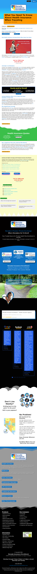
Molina (10, 467)
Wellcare (4, 474)
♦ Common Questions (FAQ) (8, 544)
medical (3, 57)
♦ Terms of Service (24, 521)
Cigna (31, 473)
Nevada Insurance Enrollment (24, 157)
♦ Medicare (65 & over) (7, 518)
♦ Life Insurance (6, 526)
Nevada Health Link (6, 465)
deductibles (4, 118)
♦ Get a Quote (5, 537)
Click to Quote (18, 137)
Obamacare (23, 144)
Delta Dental (5, 497)
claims (17, 76)
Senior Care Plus (21, 473)
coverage (20, 28)
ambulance (14, 73)
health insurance (25, 57)
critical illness (25, 113)
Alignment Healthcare (7, 473)
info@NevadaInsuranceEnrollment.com (18, 565)
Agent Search (7, 261)
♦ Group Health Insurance (8, 521)
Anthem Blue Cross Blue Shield (19, 465)
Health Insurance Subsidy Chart (10, 188)
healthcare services (15, 55)
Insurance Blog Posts (8, 193)
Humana (15, 473)
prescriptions (4, 101)
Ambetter (30, 466)
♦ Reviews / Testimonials (8, 541)
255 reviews (14, 317)
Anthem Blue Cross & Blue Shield (10, 472)
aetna (27, 473)
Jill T (15, 364)
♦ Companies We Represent (26, 525)
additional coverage (13, 28)
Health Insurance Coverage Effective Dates (11, 167)
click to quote (18, 93)
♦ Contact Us (23, 518)
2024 (7, 28)
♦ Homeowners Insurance (8, 520)
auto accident (26, 69)
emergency (25, 56)
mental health (25, 147)
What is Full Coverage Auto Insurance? (8, 200)
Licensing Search (30, 261)
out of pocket (14, 80)
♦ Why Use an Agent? (7, 542)
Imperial (15, 467)
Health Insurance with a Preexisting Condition (11, 165)
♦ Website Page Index (7, 547)
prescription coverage (6, 148)
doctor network (26, 28)
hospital (19, 67)
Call (28, 1)
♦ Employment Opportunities (26, 523)
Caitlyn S (5, 346)
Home (3, 31)
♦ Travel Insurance (6, 528)
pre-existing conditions (19, 146)
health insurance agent (24, 160)
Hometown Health (23, 466)
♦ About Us (22, 515)
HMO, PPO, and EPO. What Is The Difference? (11, 164)
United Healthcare (22, 472)
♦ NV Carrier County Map (8, 536)
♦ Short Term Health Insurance (9, 523)
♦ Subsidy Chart (6, 534)
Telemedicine (4, 99)
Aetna (17, 466)
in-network (10, 56)
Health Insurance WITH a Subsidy (10, 191)
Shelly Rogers (8, 22)
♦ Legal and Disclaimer (25, 520)
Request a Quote (7, 194)
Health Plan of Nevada (9, 466)
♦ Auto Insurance (6, 515)
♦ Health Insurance (6, 513)
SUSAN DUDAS (27, 372)
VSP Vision (15, 497)
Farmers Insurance (6, 479)
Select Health (5, 467)
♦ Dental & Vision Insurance (8, 525)
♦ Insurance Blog (6, 539)
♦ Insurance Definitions (7, 545)
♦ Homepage (22, 513)
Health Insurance (10, 26)
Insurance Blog (8, 31)
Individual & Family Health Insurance (13, 171)
